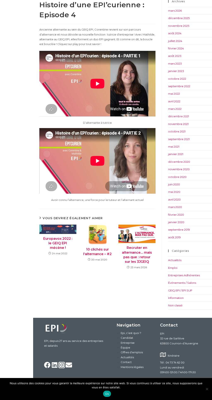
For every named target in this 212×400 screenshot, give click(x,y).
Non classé (175, 305)
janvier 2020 (176, 222)
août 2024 (174, 33)
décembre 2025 (179, 18)
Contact (126, 362)
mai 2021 (173, 146)
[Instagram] (61, 365)
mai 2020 (174, 191)
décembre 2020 (179, 161)
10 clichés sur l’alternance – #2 (97, 251)
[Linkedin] (54, 365)
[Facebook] (47, 365)
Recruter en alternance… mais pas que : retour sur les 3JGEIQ (137, 255)
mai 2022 (174, 93)
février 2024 (176, 48)
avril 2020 (174, 199)
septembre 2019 (179, 229)
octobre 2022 (177, 78)
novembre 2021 (178, 124)
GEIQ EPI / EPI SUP (180, 290)
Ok (107, 393)
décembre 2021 (178, 116)
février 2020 (176, 214)
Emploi (172, 267)
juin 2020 (174, 184)
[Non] (207, 389)
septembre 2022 (179, 86)
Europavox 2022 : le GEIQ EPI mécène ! (57, 243)
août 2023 (174, 55)
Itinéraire (173, 355)
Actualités (174, 260)
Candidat (127, 337)
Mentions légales (132, 367)
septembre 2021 (179, 139)
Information (176, 298)
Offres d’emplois (132, 352)
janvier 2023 (176, 71)
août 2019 (174, 237)
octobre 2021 (177, 131)
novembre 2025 (178, 25)
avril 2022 (174, 101)
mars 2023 (175, 63)
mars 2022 (175, 108)
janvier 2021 (175, 154)
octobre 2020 (177, 177)
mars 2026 (175, 10)
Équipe (125, 347)
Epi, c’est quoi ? (131, 333)
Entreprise (128, 342)
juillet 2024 (175, 41)
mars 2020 (175, 207)
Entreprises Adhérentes (184, 275)
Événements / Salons (182, 282)
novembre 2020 (179, 169)
